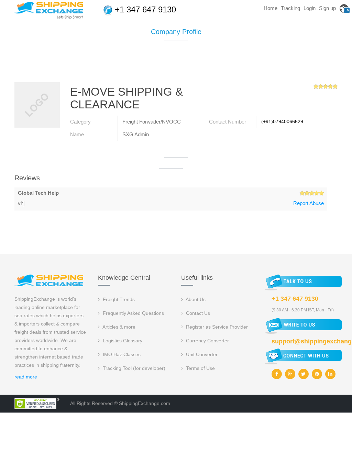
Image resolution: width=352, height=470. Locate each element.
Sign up (327, 8)
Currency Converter (207, 340)
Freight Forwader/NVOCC (151, 122)
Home (270, 8)
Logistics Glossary (121, 340)
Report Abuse (308, 203)
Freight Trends (118, 299)
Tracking (290, 8)
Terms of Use (200, 368)
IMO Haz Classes (121, 354)
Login (310, 8)
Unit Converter (201, 354)
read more (25, 377)
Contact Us (197, 313)
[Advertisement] (176, 64)
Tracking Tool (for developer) (133, 368)
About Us (195, 299)
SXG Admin (135, 134)
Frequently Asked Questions (132, 313)
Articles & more (118, 327)
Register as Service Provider (216, 327)
